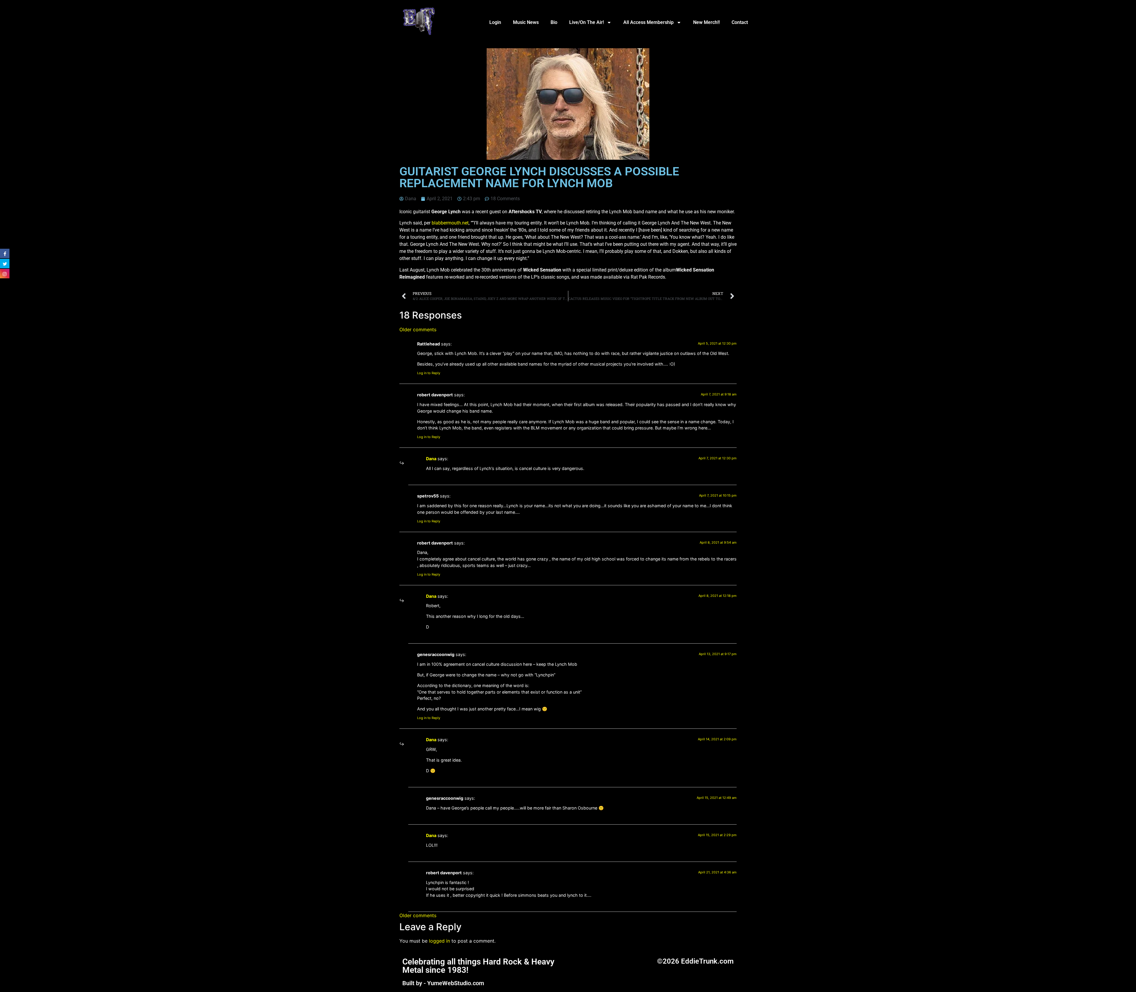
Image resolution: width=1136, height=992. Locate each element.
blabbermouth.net (450, 223)
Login (495, 22)
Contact (740, 22)
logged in (439, 941)
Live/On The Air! (586, 22)
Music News (526, 22)
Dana (431, 458)
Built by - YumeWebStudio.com (443, 983)
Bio (554, 22)
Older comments (417, 329)
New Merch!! (706, 22)
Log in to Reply (428, 373)
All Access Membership (648, 22)
